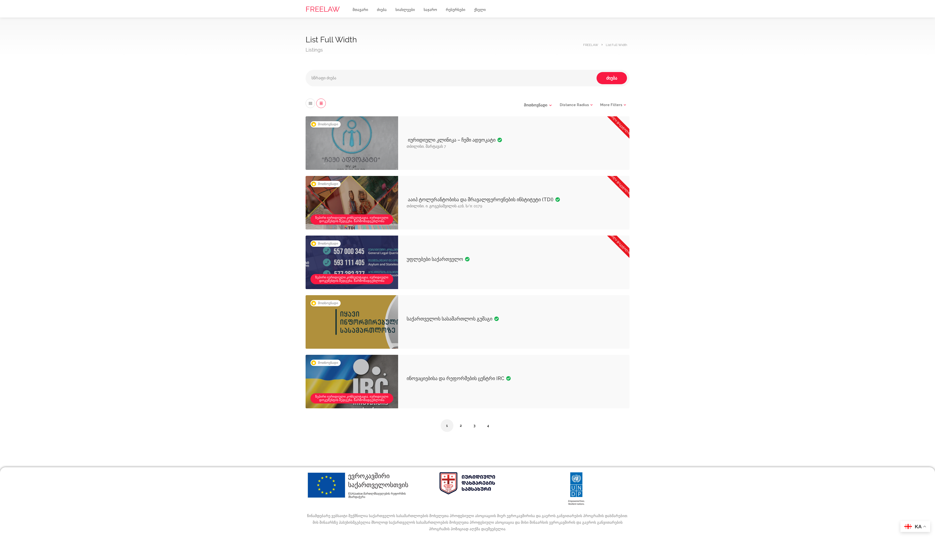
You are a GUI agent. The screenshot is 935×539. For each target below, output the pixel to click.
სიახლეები (405, 10)
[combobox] (538, 105)
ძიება (382, 10)
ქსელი (480, 10)
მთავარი (360, 10)
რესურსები (455, 10)
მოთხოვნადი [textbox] (535, 105)
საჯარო (430, 10)
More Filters (611, 105)
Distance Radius (574, 105)
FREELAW (323, 9)
